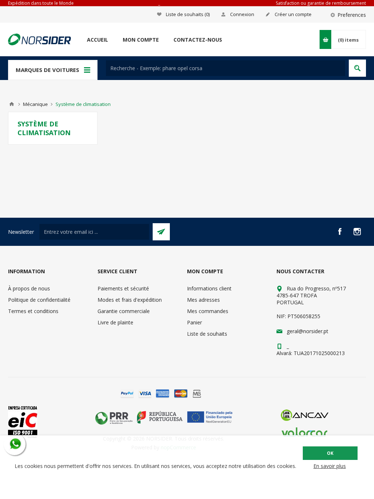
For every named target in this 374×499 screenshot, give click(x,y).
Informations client (209, 288)
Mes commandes (207, 311)
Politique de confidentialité (39, 299)
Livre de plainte (115, 322)
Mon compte (141, 39)
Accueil (97, 39)
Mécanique (35, 104)
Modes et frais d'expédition (130, 299)
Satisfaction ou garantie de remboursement (321, 3)
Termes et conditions (33, 311)
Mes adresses (203, 299)
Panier (194, 322)
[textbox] (225, 68)
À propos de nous (29, 288)
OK (330, 453)
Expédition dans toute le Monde (41, 3)
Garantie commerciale (124, 311)
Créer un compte (293, 14)
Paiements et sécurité (123, 288)
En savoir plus (329, 465)
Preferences (351, 14)
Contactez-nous (197, 39)
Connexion (242, 14)
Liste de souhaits (207, 333)
